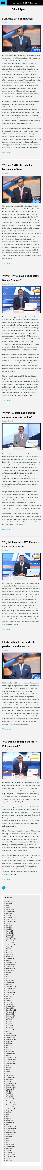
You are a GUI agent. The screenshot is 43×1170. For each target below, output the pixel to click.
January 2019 (10, 1079)
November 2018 (11, 1083)
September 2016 (11, 1132)
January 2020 (10, 1055)
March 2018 (10, 1097)
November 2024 (11, 941)
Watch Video (6, 152)
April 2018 (9, 1095)
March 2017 (10, 1121)
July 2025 (9, 925)
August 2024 (10, 947)
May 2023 (9, 976)
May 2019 (9, 1071)
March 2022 (10, 1004)
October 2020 (10, 1038)
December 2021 (11, 1010)
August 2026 (10, 901)
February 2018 (10, 1099)
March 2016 (10, 1144)
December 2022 (11, 986)
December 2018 (11, 1081)
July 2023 (9, 972)
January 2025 (10, 937)
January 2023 (10, 984)
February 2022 (10, 1006)
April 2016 (9, 1142)
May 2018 (9, 1093)
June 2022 (9, 998)
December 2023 (11, 962)
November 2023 (11, 964)
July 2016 (9, 1136)
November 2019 (11, 1059)
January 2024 (10, 961)
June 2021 (9, 1022)
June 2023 (9, 974)
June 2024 (9, 951)
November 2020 (11, 1036)
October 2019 (10, 1061)
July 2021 (9, 1020)
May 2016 (9, 1140)
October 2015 (10, 1154)
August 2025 (10, 923)
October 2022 (10, 990)
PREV (8, 888)
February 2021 (10, 1030)
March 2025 (10, 933)
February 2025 (10, 935)
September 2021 (11, 1016)
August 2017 (10, 1111)
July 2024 (9, 949)
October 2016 (10, 1130)
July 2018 (9, 1091)
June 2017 (9, 1115)
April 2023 (9, 978)
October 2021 (10, 1014)
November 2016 (11, 1128)
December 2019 (11, 1057)
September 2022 (11, 992)
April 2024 (9, 955)
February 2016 (10, 1146)
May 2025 (9, 929)
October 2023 (10, 966)
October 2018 (10, 1085)
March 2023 (10, 980)
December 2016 (11, 1126)
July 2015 (9, 1160)
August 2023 (10, 970)
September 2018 (11, 1087)
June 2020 (9, 1045)
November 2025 (11, 917)
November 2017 (11, 1105)
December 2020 (11, 1034)
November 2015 (11, 1152)
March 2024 (10, 957)
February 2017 (10, 1122)
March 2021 (10, 1028)
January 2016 (10, 1148)
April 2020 (9, 1049)
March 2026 (10, 909)
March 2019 (10, 1075)
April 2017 (9, 1119)
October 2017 (10, 1107)
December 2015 (11, 1150)
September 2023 (11, 968)
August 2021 (10, 1018)
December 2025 (11, 915)
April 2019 (9, 1073)
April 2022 (9, 1002)
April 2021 (9, 1026)
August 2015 (10, 1158)
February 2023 (10, 982)
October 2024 (10, 943)
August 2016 (10, 1134)
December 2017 (11, 1103)
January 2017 (10, 1124)
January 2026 (10, 913)
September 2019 (11, 1063)
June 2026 (9, 905)
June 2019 (9, 1069)
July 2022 (9, 996)
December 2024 (11, 939)
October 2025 (10, 919)
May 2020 (9, 1047)
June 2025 (9, 927)
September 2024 (11, 945)
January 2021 (10, 1032)
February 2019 (10, 1077)
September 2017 (11, 1109)
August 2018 (10, 1089)
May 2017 (9, 1117)
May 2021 (9, 1024)
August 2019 (10, 1065)
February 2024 (10, 959)
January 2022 (10, 1008)
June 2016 (9, 1138)
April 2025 (9, 931)
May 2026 (9, 907)
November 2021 (11, 1012)
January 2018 (10, 1101)
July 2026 (9, 903)
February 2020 (10, 1053)
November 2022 (11, 988)
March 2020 (10, 1051)
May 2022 (9, 1000)
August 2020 (10, 1041)
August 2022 (10, 994)
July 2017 (9, 1113)
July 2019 (9, 1067)
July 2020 (9, 1043)
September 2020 (11, 1040)
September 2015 (11, 1156)
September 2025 (11, 921)
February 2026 (10, 911)
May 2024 (9, 953)
